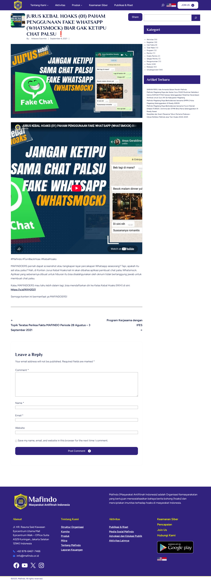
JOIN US (185, 5)
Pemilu (149, 53)
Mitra (64, 540)
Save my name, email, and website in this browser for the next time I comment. (63, 440)
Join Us (162, 530)
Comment (22, 370)
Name (19, 403)
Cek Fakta (151, 45)
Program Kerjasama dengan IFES (124, 322)
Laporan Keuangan (72, 549)
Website (20, 427)
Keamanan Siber (167, 519)
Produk (65, 536)
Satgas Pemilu (152, 59)
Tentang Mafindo (71, 545)
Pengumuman (152, 61)
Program (150, 50)
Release (150, 67)
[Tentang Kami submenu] (48, 5)
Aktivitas (150, 40)
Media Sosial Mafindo (121, 531)
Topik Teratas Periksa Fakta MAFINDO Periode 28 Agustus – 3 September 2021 (50, 327)
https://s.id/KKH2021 (23, 289)
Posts (149, 64)
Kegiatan (150, 42)
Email (19, 415)
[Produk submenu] (81, 5)
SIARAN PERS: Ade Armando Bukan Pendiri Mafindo (167, 90)
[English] (169, 5)
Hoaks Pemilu (152, 56)
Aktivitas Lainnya (119, 540)
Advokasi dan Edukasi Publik (125, 536)
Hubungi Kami (166, 535)
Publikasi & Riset (118, 527)
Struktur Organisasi (72, 527)
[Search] (195, 18)
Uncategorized (152, 70)
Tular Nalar (151, 48)
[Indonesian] (173, 5)
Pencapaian (164, 524)
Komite (65, 531)
